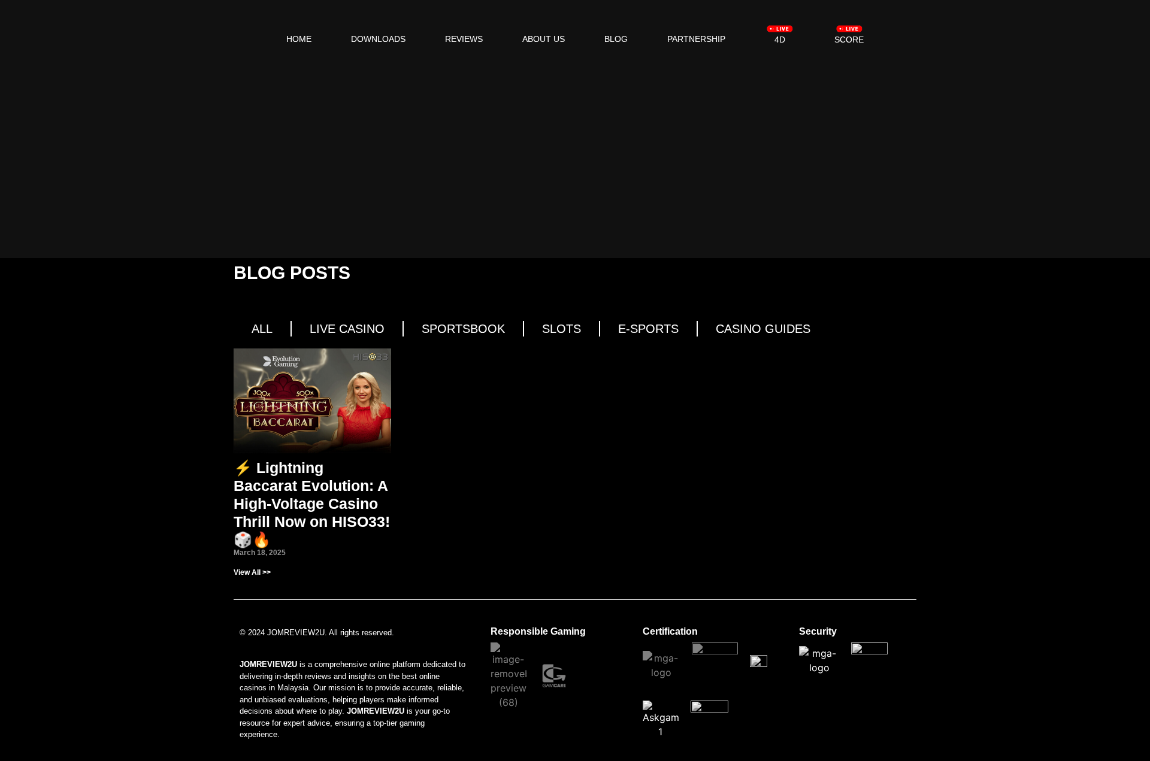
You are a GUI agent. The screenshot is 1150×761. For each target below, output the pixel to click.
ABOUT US (543, 39)
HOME (298, 39)
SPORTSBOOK (463, 328)
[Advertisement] (575, 162)
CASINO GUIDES (763, 328)
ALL (262, 328)
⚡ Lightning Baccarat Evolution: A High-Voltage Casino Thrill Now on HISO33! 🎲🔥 (312, 503)
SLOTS (561, 328)
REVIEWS (464, 39)
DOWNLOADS (378, 39)
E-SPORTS (648, 328)
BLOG (616, 39)
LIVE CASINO (347, 328)
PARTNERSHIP (696, 39)
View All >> (252, 572)
